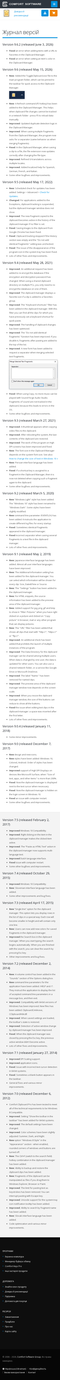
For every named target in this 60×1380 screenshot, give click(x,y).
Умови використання (14, 1372)
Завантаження (12, 1317)
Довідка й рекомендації (16, 1291)
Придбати (10, 1321)
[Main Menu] (54, 4)
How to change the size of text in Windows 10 (32, 458)
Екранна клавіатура (14, 1256)
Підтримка (10, 1296)
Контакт (32, 1372)
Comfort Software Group (29, 1356)
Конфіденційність (38, 1368)
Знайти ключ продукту (15, 1286)
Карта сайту (10, 1331)
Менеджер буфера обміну (17, 1261)
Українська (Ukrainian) (15, 1368)
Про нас (9, 1326)
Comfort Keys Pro (13, 1266)
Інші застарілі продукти (16, 1271)
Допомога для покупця (16, 1301)
